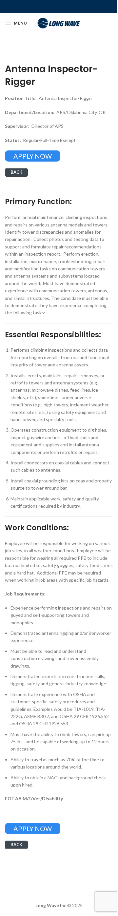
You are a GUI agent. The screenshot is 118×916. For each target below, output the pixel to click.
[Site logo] (59, 22)
